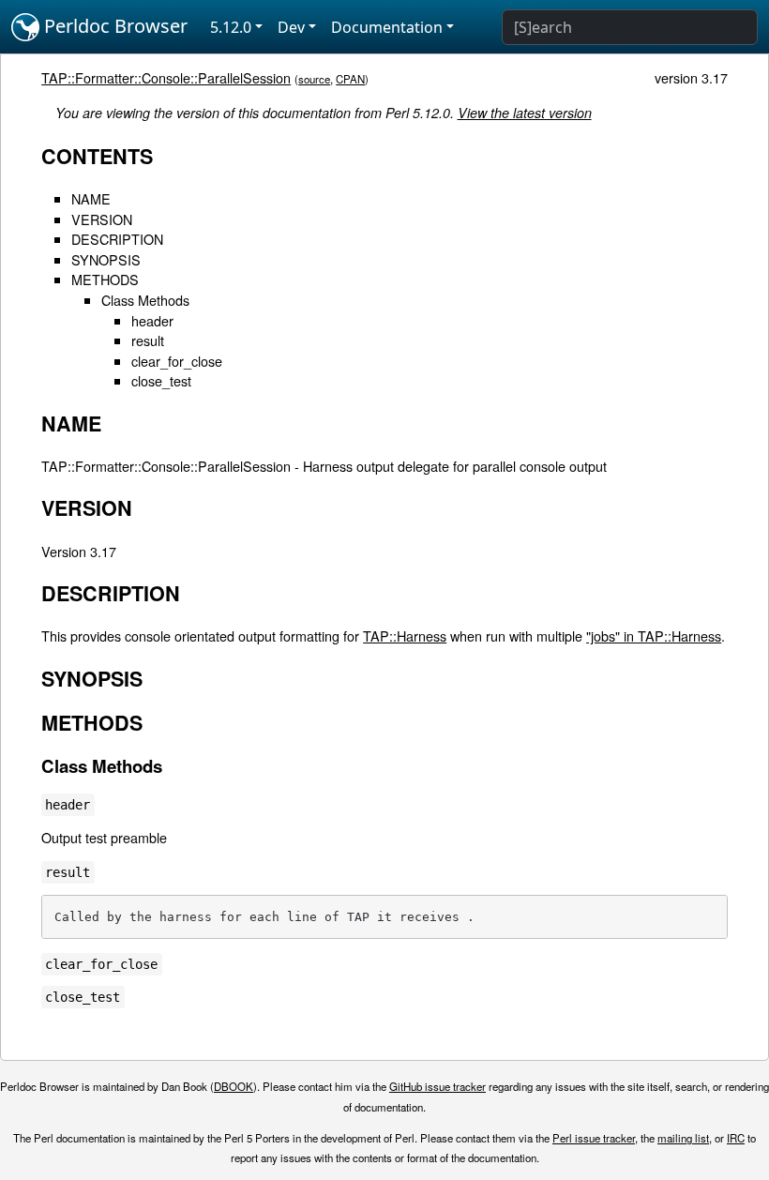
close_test (161, 380)
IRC (736, 1137)
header (152, 320)
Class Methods (145, 300)
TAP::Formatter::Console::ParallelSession (166, 77)
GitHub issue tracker (437, 1086)
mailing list (683, 1137)
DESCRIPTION (117, 239)
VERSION (101, 219)
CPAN (350, 78)
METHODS (105, 279)
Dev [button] (291, 27)
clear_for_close (176, 361)
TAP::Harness (404, 635)
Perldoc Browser (113, 25)
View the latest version (525, 112)
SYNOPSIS (106, 259)
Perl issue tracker (593, 1137)
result (147, 340)
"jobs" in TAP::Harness (653, 635)
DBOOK (233, 1086)
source (314, 78)
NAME (91, 198)
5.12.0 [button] (230, 27)
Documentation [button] (387, 27)
